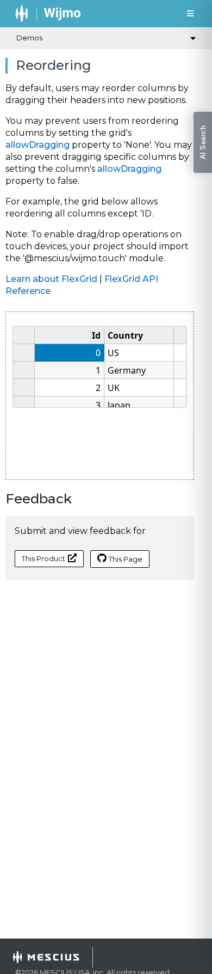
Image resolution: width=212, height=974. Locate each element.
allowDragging (37, 145)
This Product (43, 558)
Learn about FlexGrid (51, 279)
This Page (125, 559)
